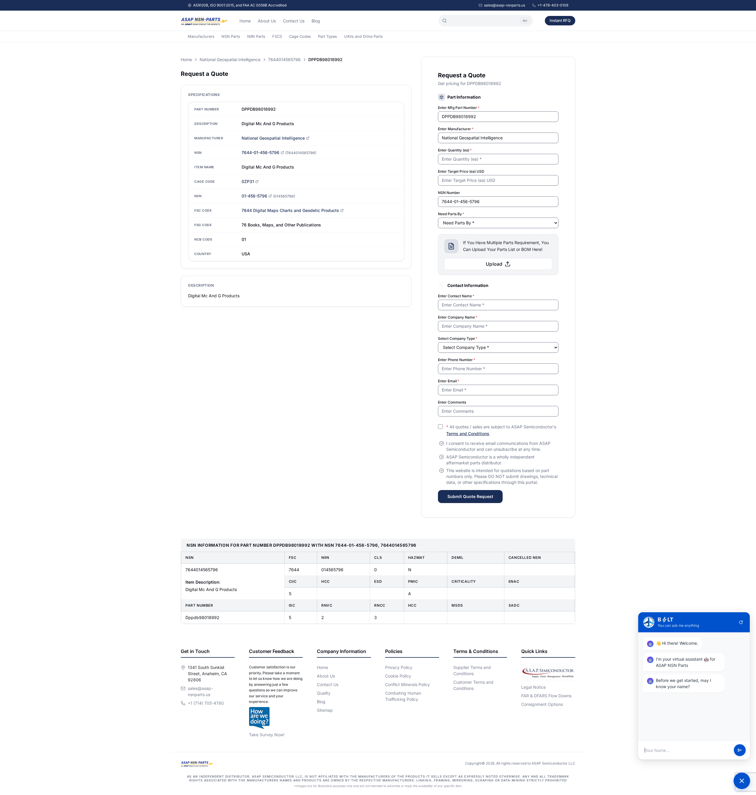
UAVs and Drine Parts (363, 36)
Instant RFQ (560, 20)
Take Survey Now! (266, 734)
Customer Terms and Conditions (473, 685)
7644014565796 (284, 59)
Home (245, 20)
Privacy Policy (398, 667)
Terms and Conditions (467, 433)
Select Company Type (457, 338)
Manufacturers (201, 36)
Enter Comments (452, 402)
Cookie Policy (398, 675)
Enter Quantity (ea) (455, 150)
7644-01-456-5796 (260, 152)
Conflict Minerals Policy (407, 684)
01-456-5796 (254, 195)
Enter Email (448, 381)
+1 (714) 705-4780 (206, 703)
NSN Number (449, 192)
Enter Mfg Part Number (458, 107)
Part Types (327, 36)
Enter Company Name (457, 317)
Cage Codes (300, 36)
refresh (741, 622)
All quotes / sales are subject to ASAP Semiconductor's (501, 430)
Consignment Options (542, 704)
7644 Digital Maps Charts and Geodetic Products (290, 210)
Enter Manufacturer (455, 129)
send (739, 750)
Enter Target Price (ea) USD (461, 171)
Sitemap (325, 710)
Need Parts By (451, 214)
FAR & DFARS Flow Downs (546, 695)
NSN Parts (230, 36)
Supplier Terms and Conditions (472, 670)
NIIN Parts (256, 36)
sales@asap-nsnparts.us (504, 5)
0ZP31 (248, 181)
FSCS (277, 36)
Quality (323, 693)
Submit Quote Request (470, 496)
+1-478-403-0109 (552, 5)
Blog (316, 20)
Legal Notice (533, 687)
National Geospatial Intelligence (230, 59)
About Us (267, 20)
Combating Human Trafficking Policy (403, 696)
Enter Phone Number (456, 359)
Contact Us (293, 20)
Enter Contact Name (456, 296)
